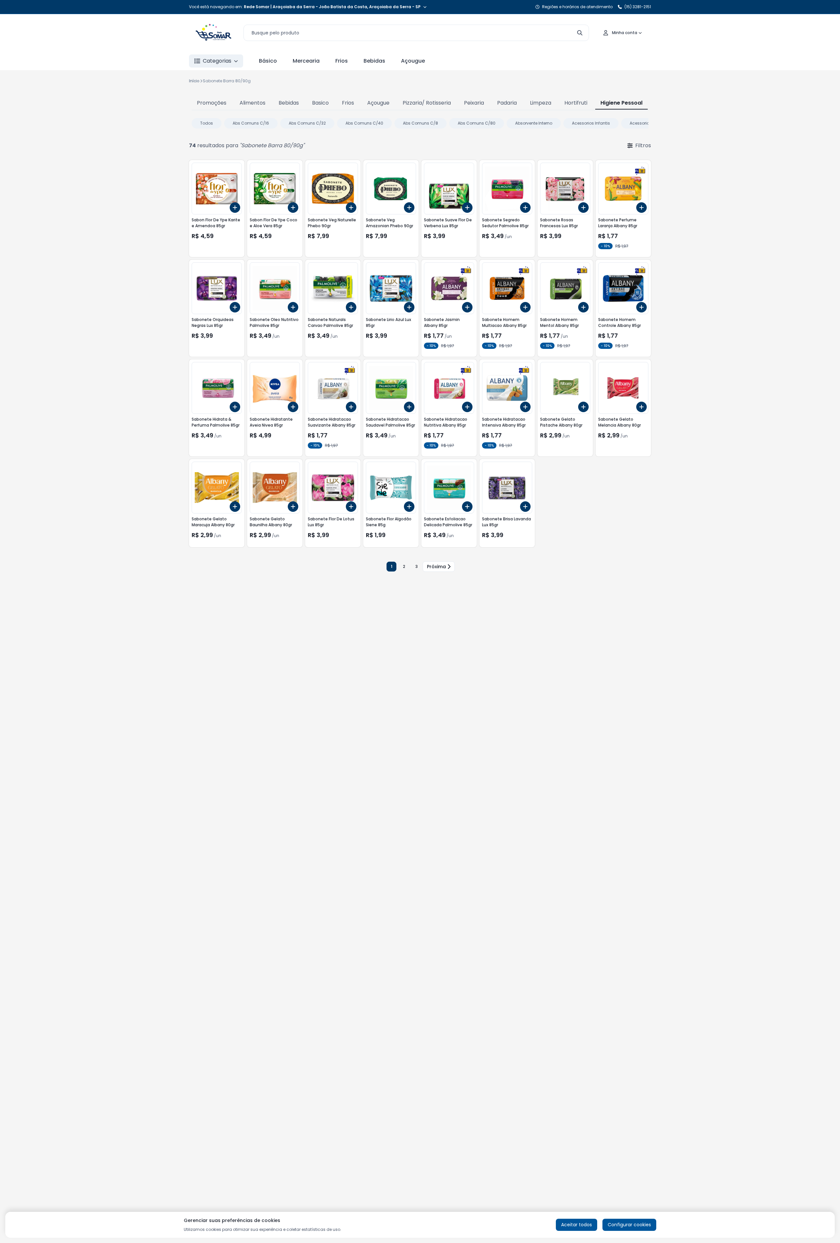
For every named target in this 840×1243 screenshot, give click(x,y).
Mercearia (306, 61)
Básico (268, 61)
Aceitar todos (576, 1224)
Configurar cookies (629, 1224)
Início (194, 81)
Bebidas (374, 61)
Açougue (413, 61)
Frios (341, 61)
